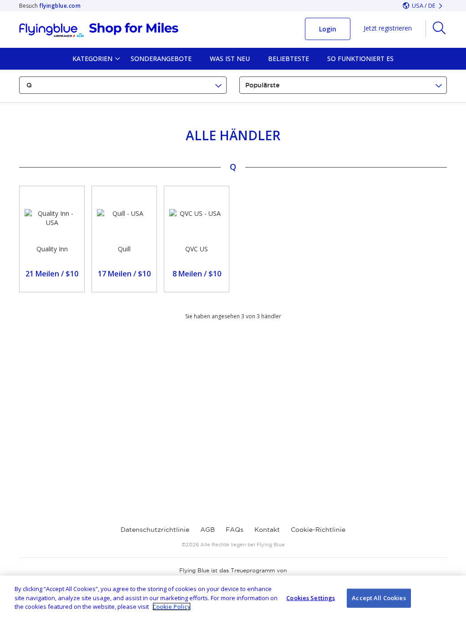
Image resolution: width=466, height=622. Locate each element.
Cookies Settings (310, 598)
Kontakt (267, 529)
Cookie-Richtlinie (318, 529)
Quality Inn (52, 249)
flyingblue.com (60, 6)
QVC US (196, 249)
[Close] (451, 598)
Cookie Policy (171, 606)
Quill (124, 249)
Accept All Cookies (378, 598)
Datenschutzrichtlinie (155, 529)
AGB (207, 529)
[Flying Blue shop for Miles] (98, 29)
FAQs (234, 529)
